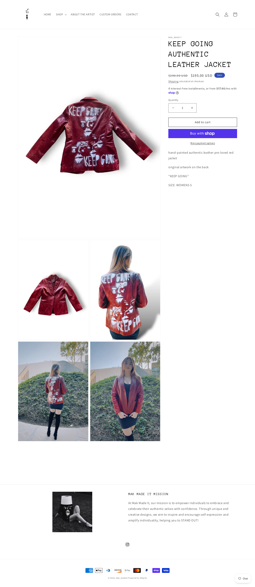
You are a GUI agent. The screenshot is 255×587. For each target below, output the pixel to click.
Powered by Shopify (137, 578)
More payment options (202, 143)
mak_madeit (122, 578)
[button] (61, 14)
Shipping (173, 81)
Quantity (173, 100)
